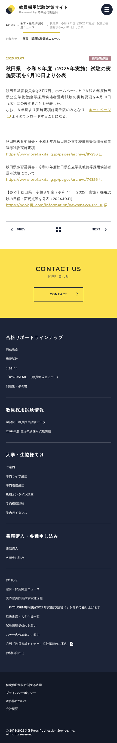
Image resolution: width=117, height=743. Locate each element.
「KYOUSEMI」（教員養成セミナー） (33, 377)
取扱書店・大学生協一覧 (23, 616)
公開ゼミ (12, 368)
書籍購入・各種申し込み (32, 536)
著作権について (16, 701)
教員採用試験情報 (25, 409)
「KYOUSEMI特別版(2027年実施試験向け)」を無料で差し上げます (53, 607)
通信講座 (12, 350)
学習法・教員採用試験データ (26, 422)
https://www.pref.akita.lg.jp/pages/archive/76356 (52, 179)
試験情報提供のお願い (21, 625)
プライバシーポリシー (21, 693)
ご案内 (10, 467)
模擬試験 (12, 359)
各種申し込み (15, 558)
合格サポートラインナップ (34, 337)
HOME (11, 25)
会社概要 (12, 709)
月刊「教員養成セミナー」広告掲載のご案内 (37, 644)
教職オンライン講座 (20, 494)
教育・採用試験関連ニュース (31, 25)
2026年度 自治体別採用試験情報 (28, 431)
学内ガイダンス (16, 513)
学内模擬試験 (15, 503)
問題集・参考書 (16, 386)
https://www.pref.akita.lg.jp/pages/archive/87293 (52, 154)
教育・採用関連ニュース (23, 589)
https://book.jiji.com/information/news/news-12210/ (54, 205)
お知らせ (11, 38)
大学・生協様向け (25, 454)
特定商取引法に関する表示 (24, 685)
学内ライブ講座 (16, 476)
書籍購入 (12, 548)
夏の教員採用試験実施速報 (24, 598)
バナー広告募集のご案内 (23, 635)
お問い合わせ (15, 653)
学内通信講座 (15, 485)
